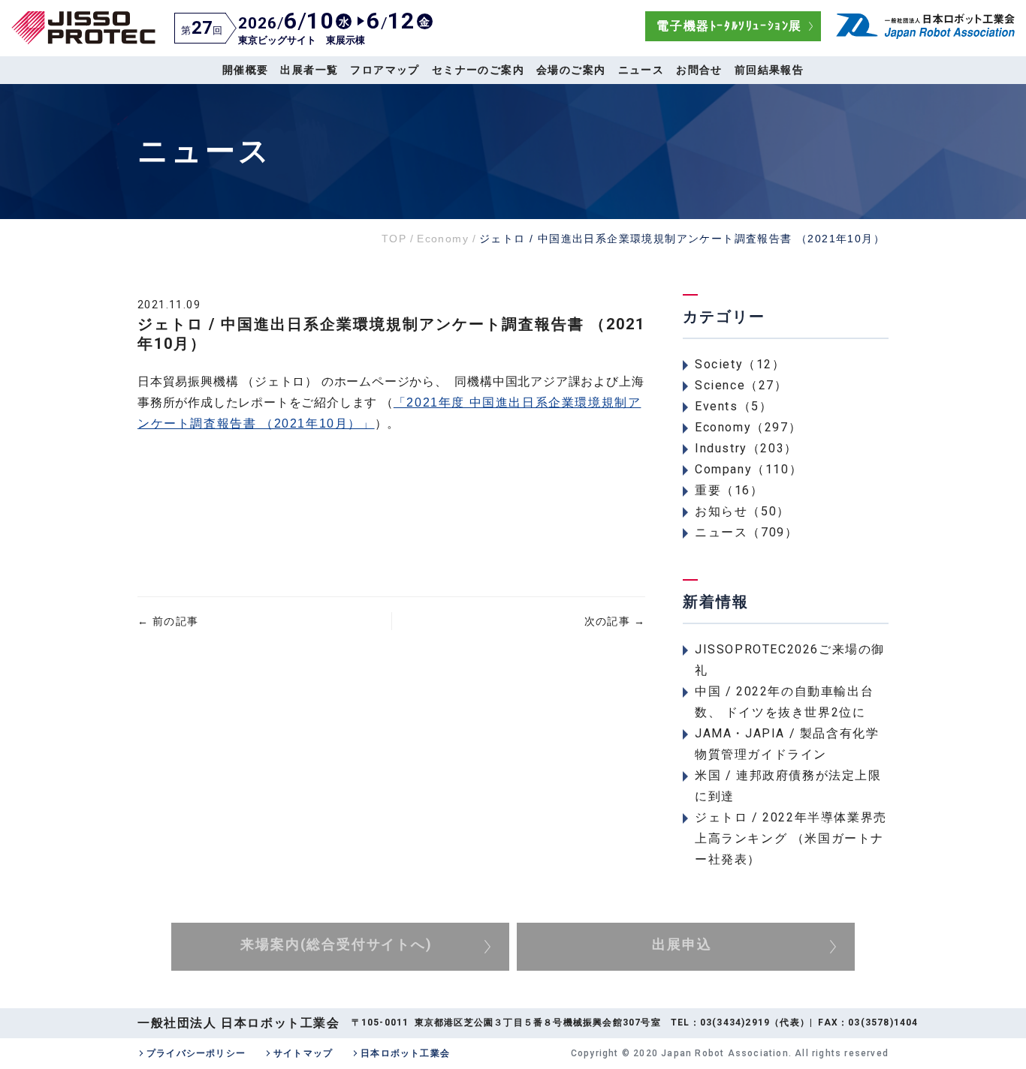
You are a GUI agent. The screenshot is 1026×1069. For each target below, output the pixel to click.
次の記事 (614, 621)
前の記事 (167, 621)
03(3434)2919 (735, 1022)
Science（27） (741, 385)
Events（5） (733, 406)
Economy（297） (748, 427)
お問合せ (699, 70)
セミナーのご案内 (478, 70)
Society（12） (740, 364)
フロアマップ (384, 70)
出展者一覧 (309, 70)
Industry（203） (746, 448)
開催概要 (245, 70)
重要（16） (729, 490)
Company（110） (748, 469)
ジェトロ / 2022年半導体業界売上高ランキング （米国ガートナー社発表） (791, 838)
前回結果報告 (769, 70)
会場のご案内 (570, 70)
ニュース (641, 70)
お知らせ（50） (742, 511)
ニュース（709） (746, 532)
